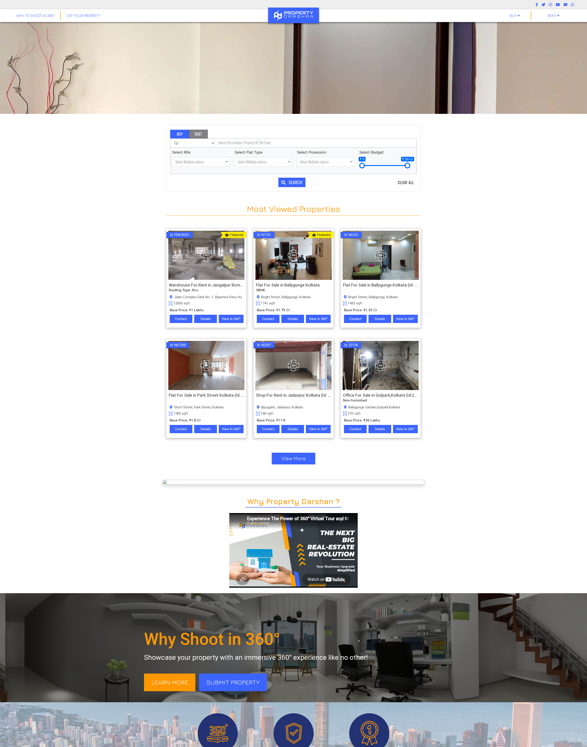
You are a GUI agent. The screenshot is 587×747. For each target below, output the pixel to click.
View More (293, 458)
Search (295, 182)
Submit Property (233, 682)
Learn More (169, 682)
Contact (181, 319)
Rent (552, 16)
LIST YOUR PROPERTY (83, 16)
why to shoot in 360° (36, 16)
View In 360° (231, 319)
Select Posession (311, 152)
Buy (514, 16)
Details (206, 319)
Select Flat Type (249, 152)
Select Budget (371, 152)
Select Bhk (181, 152)
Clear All (406, 182)
